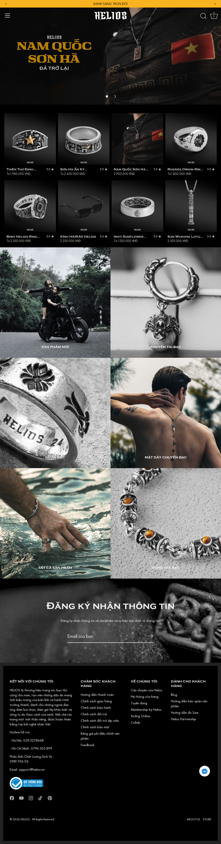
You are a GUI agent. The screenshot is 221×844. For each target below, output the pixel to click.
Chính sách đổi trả (94, 714)
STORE (207, 819)
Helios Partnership (183, 719)
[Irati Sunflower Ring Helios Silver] (137, 206)
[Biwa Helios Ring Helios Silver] (30, 206)
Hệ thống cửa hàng (144, 696)
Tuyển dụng (139, 703)
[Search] (203, 16)
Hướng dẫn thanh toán (97, 694)
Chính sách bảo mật (95, 727)
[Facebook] (12, 797)
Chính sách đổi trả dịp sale (100, 720)
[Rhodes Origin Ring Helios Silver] (191, 139)
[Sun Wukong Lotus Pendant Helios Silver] (191, 206)
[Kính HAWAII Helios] (84, 206)
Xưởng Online (140, 716)
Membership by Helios (146, 709)
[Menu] (7, 15)
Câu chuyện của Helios (146, 690)
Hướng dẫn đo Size (184, 712)
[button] (107, 96)
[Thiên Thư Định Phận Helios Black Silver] (30, 139)
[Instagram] (31, 797)
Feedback (88, 744)
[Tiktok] (40, 797)
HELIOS (25, 819)
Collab (135, 722)
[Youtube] (21, 797)
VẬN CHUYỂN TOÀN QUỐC (110, 4)
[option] (110, 52)
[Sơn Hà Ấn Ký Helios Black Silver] (84, 139)
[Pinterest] (50, 797)
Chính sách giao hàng (96, 701)
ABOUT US (193, 819)
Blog (174, 694)
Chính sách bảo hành (96, 707)
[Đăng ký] (150, 636)
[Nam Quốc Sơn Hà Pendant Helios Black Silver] (137, 139)
